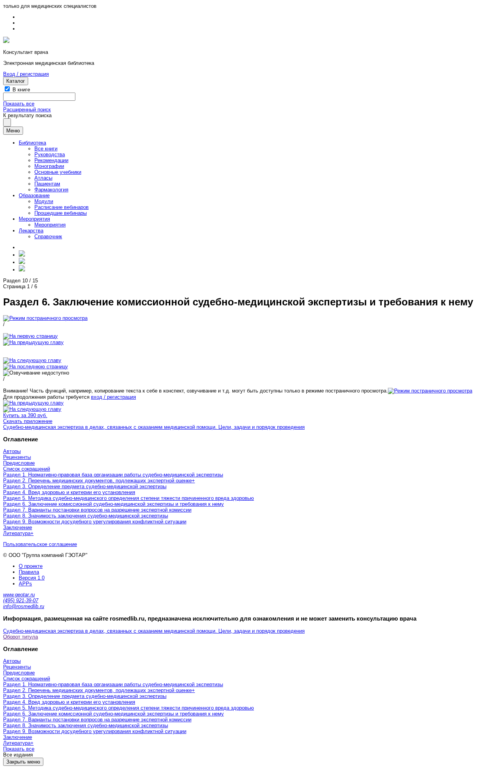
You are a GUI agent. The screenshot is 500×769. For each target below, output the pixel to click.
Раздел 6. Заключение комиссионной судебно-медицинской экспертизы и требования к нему (113, 504)
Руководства (49, 154)
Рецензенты (17, 457)
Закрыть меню (23, 762)
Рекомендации (51, 160)
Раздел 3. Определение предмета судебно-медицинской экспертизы (84, 486)
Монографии (49, 166)
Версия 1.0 (32, 578)
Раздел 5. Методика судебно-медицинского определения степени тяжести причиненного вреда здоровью (128, 498)
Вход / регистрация (26, 74)
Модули (43, 201)
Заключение (17, 527)
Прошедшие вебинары (60, 213)
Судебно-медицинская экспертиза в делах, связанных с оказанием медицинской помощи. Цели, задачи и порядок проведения (154, 427)
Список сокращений (26, 469)
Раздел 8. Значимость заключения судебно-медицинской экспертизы (85, 516)
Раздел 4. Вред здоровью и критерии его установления (69, 492)
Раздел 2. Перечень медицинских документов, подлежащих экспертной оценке (97, 481)
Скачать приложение (27, 421)
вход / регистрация (113, 397)
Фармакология (51, 190)
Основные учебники (57, 172)
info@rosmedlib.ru (23, 606)
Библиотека (32, 143)
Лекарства (31, 231)
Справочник (48, 236)
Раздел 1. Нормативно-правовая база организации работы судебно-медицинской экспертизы (113, 475)
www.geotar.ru (19, 595)
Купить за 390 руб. (25, 415)
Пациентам (47, 184)
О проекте (31, 566)
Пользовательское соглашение (40, 544)
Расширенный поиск (27, 109)
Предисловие (19, 463)
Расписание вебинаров (61, 207)
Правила (29, 572)
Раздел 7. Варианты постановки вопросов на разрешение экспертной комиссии (97, 510)
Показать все (18, 104)
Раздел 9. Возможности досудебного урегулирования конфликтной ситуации (94, 522)
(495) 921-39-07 (20, 600)
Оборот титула (20, 637)
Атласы (43, 178)
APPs (25, 584)
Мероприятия (34, 219)
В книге (21, 90)
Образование (34, 195)
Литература (16, 533)
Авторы (12, 451)
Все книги (45, 149)
